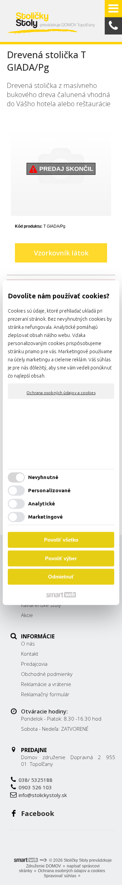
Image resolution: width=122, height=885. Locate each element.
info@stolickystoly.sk (43, 795)
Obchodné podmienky (47, 674)
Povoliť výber (61, 558)
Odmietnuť (61, 577)
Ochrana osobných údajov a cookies (60, 392)
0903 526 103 (35, 787)
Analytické (41, 503)
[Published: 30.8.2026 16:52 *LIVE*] (43, 860)
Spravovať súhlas (60, 875)
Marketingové (45, 517)
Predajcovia (34, 663)
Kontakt (29, 653)
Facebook (37, 813)
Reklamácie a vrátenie (46, 684)
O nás (28, 643)
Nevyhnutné (43, 477)
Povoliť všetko (61, 540)
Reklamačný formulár (45, 694)
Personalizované (49, 490)
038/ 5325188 (36, 779)
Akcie (27, 615)
